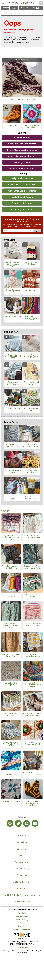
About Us (22, 835)
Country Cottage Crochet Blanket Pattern (11, 655)
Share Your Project (22, 882)
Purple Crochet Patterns (22, 197)
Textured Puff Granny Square (11, 684)
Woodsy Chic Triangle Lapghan (13, 471)
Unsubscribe (22, 888)
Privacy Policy (18, 226)
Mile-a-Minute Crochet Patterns (22, 150)
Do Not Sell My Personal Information (22, 895)
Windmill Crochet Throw (11, 802)
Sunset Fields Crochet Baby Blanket (11, 596)
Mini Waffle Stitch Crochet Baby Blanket (32, 655)
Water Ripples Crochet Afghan (13, 383)
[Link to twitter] (18, 823)
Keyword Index (22, 862)
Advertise (22, 842)
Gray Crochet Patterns (22, 203)
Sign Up (37, 231)
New (3, 510)
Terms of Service (22, 901)
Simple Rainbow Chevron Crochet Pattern (31, 318)
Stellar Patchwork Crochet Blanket (31, 498)
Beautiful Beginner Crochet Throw (13, 445)
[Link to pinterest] (26, 823)
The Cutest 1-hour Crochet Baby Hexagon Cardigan (32, 803)
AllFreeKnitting (22, 920)
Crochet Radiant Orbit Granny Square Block (32, 743)
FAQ (22, 855)
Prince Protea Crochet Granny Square (32, 126)
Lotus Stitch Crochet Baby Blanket (11, 714)
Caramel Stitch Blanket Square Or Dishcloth (32, 624)
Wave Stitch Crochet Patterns (22, 191)
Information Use (30, 226)
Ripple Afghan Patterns (22, 209)
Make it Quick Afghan (13, 316)
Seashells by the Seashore (31, 263)
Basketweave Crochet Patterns (22, 184)
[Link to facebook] (10, 823)
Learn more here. (22, 947)
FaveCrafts (22, 913)
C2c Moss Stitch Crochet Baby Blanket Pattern (32, 714)
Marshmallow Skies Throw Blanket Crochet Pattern (11, 744)
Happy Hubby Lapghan (13, 498)
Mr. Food (22, 923)
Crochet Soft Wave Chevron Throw (22, 100)
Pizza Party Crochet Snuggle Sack (31, 471)
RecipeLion (22, 926)
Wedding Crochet (22, 162)
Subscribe (22, 875)
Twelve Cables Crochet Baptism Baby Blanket (32, 536)
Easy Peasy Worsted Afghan (31, 383)
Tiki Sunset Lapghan (13, 408)
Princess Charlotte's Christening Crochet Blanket (31, 356)
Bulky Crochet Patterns (22, 178)
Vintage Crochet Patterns (22, 168)
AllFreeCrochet (22, 916)
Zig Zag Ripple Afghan (31, 291)
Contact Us (22, 849)
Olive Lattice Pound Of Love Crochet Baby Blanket (11, 625)
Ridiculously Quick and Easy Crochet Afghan (12, 264)
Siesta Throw (12, 125)
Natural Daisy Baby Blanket (31, 409)
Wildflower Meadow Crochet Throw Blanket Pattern (32, 685)
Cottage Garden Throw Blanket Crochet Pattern (32, 567)
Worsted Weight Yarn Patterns (22, 143)
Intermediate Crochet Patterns (22, 156)
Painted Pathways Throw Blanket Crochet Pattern (32, 774)
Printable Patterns (22, 137)
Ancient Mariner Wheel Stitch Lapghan (31, 445)
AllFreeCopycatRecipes (22, 929)
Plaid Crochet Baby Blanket (32, 596)
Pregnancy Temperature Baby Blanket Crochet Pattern (11, 537)
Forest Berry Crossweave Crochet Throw (11, 567)
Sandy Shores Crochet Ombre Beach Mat (11, 774)
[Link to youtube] (35, 823)
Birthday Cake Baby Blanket (13, 291)
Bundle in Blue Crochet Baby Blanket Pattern (13, 356)
